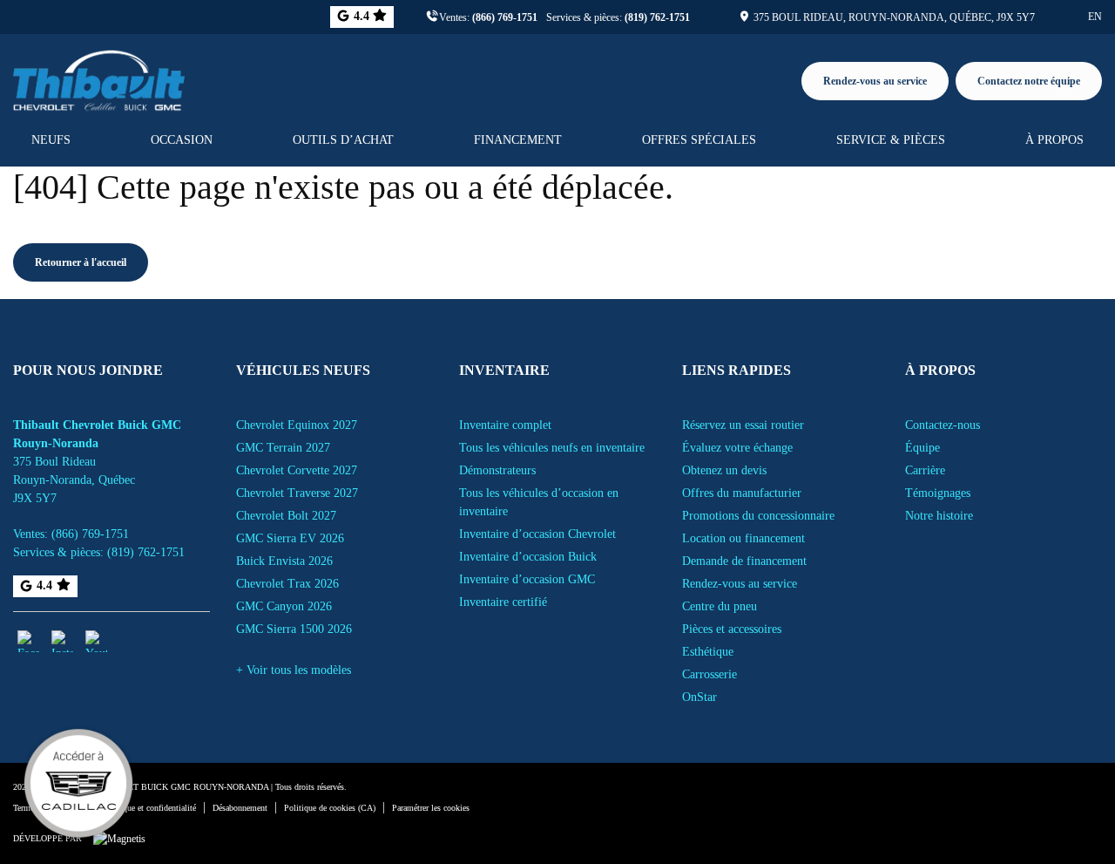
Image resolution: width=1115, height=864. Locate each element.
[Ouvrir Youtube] (96, 641)
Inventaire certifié (503, 602)
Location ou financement (743, 538)
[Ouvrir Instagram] (62, 641)
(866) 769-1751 (504, 17)
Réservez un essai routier (743, 425)
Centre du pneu (719, 606)
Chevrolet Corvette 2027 (296, 470)
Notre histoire (939, 515)
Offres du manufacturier (741, 493)
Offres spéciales (699, 139)
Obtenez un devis (724, 470)
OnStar (699, 697)
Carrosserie (709, 674)
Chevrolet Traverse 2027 (297, 493)
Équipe (922, 447)
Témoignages (937, 493)
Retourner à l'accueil (80, 262)
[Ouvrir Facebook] (28, 641)
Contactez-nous (942, 425)
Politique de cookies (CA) (329, 808)
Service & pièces (890, 139)
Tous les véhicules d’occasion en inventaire (538, 502)
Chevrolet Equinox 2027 (296, 425)
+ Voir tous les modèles (293, 670)
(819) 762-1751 (657, 17)
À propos (1054, 139)
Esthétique (707, 651)
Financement (518, 139)
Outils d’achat (343, 139)
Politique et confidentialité (149, 808)
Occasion (182, 139)
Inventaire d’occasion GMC (527, 579)
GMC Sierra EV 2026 (290, 538)
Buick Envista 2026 (284, 561)
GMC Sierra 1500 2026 (294, 629)
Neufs (51, 139)
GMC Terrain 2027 (283, 447)
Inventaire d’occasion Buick (528, 556)
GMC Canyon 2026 (284, 606)
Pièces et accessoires (731, 629)
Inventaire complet (505, 425)
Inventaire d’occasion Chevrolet (537, 534)
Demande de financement (744, 561)
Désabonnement (240, 808)
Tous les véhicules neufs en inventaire (552, 447)
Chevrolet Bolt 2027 (286, 515)
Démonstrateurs (497, 470)
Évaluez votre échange (737, 447)
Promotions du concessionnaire (758, 515)
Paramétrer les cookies (431, 808)
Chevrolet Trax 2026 (287, 583)
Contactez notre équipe (1028, 81)
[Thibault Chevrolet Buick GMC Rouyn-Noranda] (99, 77)
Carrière (925, 470)
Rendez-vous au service (875, 81)
